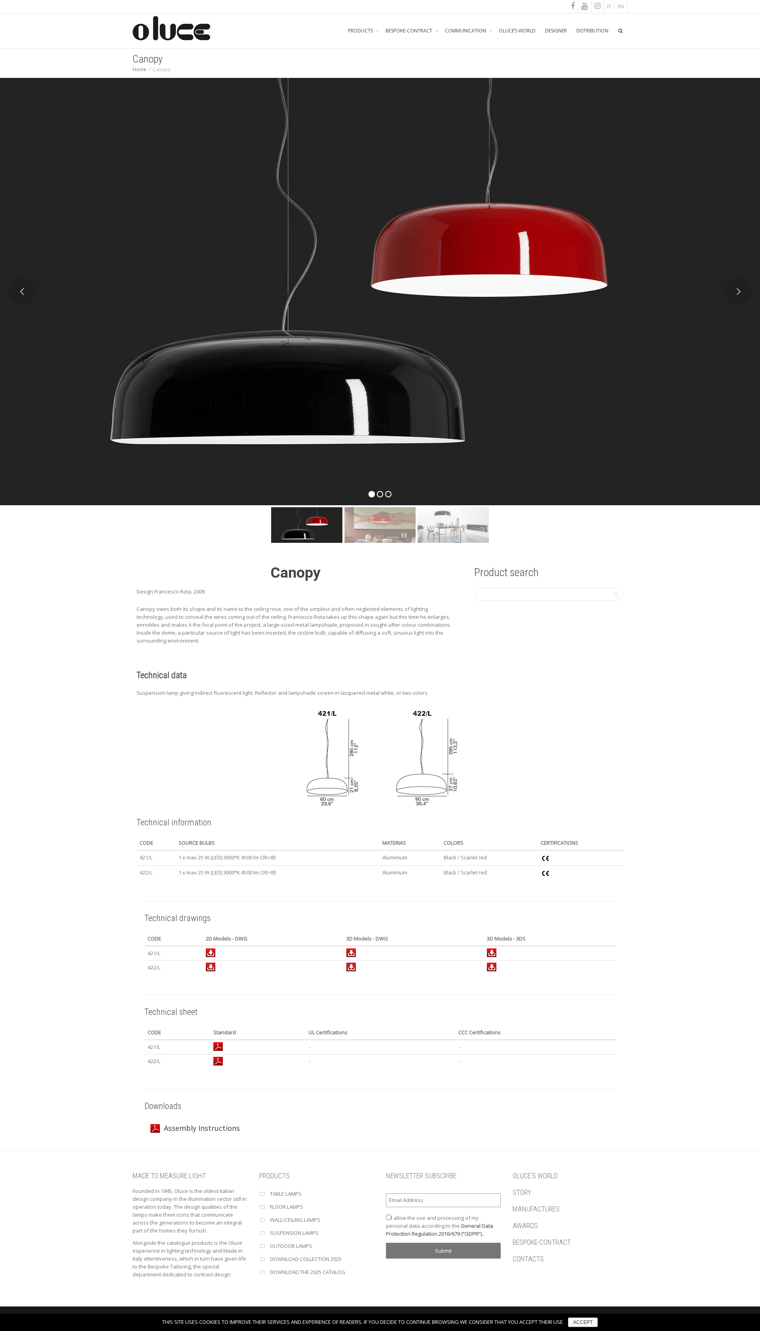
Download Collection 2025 (306, 1259)
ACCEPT (583, 1322)
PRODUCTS (361, 30)
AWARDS (525, 1225)
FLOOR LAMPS (286, 1206)
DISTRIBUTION (592, 30)
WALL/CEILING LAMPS (295, 1219)
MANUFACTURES (536, 1209)
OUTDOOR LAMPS (291, 1245)
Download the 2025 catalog (307, 1272)
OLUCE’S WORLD (517, 30)
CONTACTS (528, 1259)
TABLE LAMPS (286, 1193)
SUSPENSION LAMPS (294, 1232)
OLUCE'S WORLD (535, 1176)
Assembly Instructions (202, 1128)
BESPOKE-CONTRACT (409, 30)
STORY (522, 1192)
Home (139, 69)
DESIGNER (556, 30)
